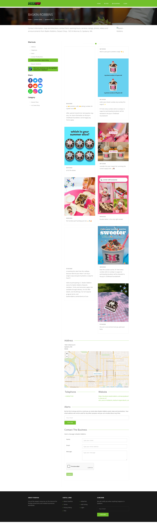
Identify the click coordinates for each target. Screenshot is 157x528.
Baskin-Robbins (98, 373)
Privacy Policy (68, 507)
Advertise (84, 501)
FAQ (65, 511)
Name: (68, 439)
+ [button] (67, 354)
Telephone (34, 50)
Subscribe (70, 422)
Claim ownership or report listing (40, 60)
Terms (66, 504)
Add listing (84, 504)
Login (125, 3)
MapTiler (113, 386)
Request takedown (36, 64)
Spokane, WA (49, 19)
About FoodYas (68, 501)
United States (38, 19)
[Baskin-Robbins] (97, 370)
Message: (69, 451)
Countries (116, 3)
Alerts (32, 53)
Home (99, 3)
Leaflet (107, 386)
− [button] (67, 356)
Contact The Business (37, 57)
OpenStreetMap (119, 386)
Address (33, 47)
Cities (106, 3)
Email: (68, 445)
